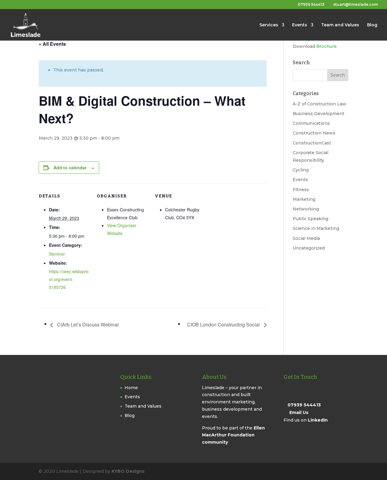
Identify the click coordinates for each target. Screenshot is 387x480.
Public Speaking (310, 218)
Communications (311, 123)
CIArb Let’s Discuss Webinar (87, 324)
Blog (372, 25)
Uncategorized (309, 248)
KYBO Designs (128, 471)
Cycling (301, 170)
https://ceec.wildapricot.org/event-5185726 (69, 279)
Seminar (57, 254)
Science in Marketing (316, 228)
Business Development (318, 113)
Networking (306, 209)
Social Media (306, 238)
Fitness (301, 189)
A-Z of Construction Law (319, 104)
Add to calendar (70, 167)
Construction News (314, 133)
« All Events (52, 43)
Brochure (326, 46)
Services (268, 25)
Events (299, 25)
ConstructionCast (312, 143)
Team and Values (340, 25)
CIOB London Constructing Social (224, 324)
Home (131, 387)
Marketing (304, 199)
